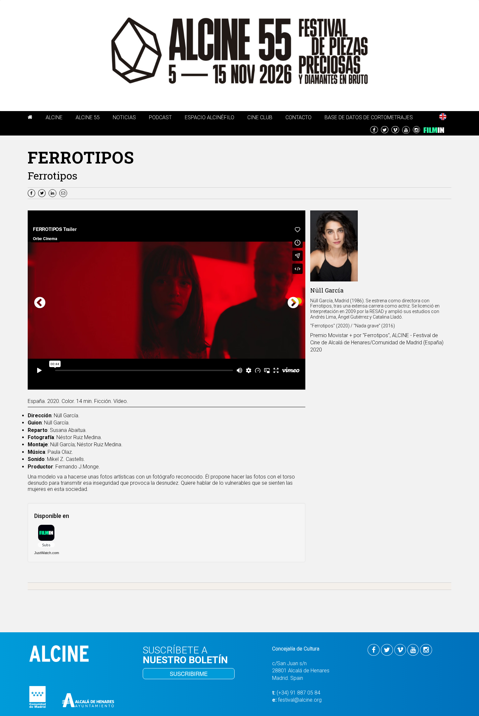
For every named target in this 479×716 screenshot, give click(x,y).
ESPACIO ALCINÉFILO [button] (209, 117)
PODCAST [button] (160, 117)
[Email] (64, 193)
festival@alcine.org (300, 700)
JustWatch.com (46, 553)
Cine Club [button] (259, 117)
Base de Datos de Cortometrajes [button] (369, 117)
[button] (30, 118)
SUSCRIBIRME (189, 673)
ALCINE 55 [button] (88, 117)
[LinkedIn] (53, 193)
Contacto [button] (298, 117)
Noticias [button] (124, 117)
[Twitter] (42, 193)
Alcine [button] (54, 117)
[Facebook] (32, 193)
